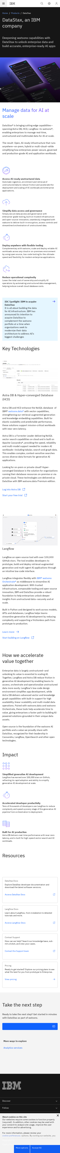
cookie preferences (11, 1135)
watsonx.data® (16, 411)
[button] (49, 3)
